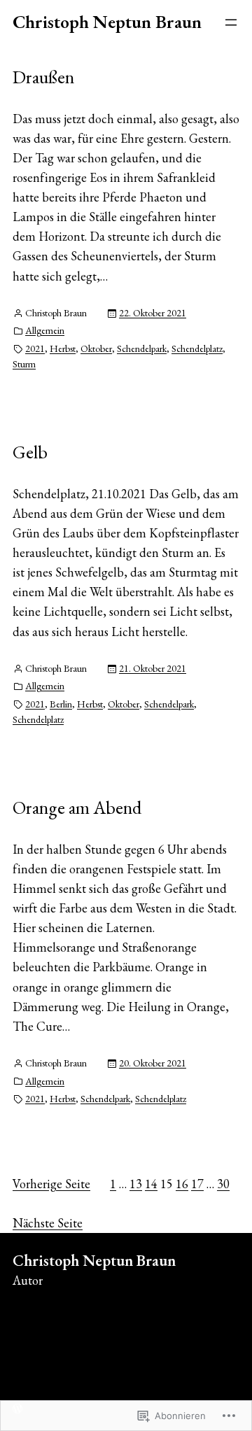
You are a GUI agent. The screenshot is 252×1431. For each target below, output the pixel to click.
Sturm (24, 364)
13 (136, 1184)
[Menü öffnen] (231, 22)
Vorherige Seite (51, 1184)
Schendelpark (142, 348)
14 (151, 1184)
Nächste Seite (48, 1223)
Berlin (61, 704)
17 (197, 1184)
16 (182, 1184)
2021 (35, 348)
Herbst (63, 348)
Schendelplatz (197, 348)
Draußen (43, 77)
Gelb (30, 452)
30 (223, 1184)
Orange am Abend (77, 807)
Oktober (96, 348)
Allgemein (44, 330)
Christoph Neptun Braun (107, 22)
